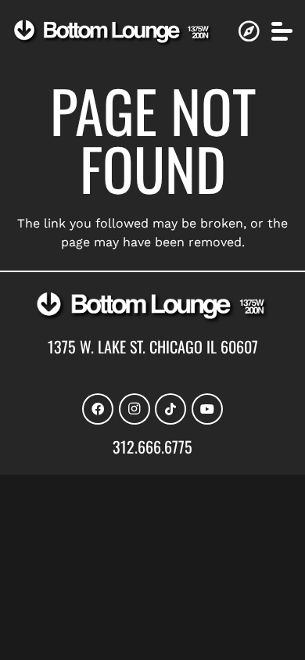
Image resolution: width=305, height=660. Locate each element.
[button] (282, 30)
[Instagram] (134, 409)
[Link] (249, 31)
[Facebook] (97, 409)
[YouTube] (207, 409)
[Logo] (113, 33)
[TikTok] (170, 409)
